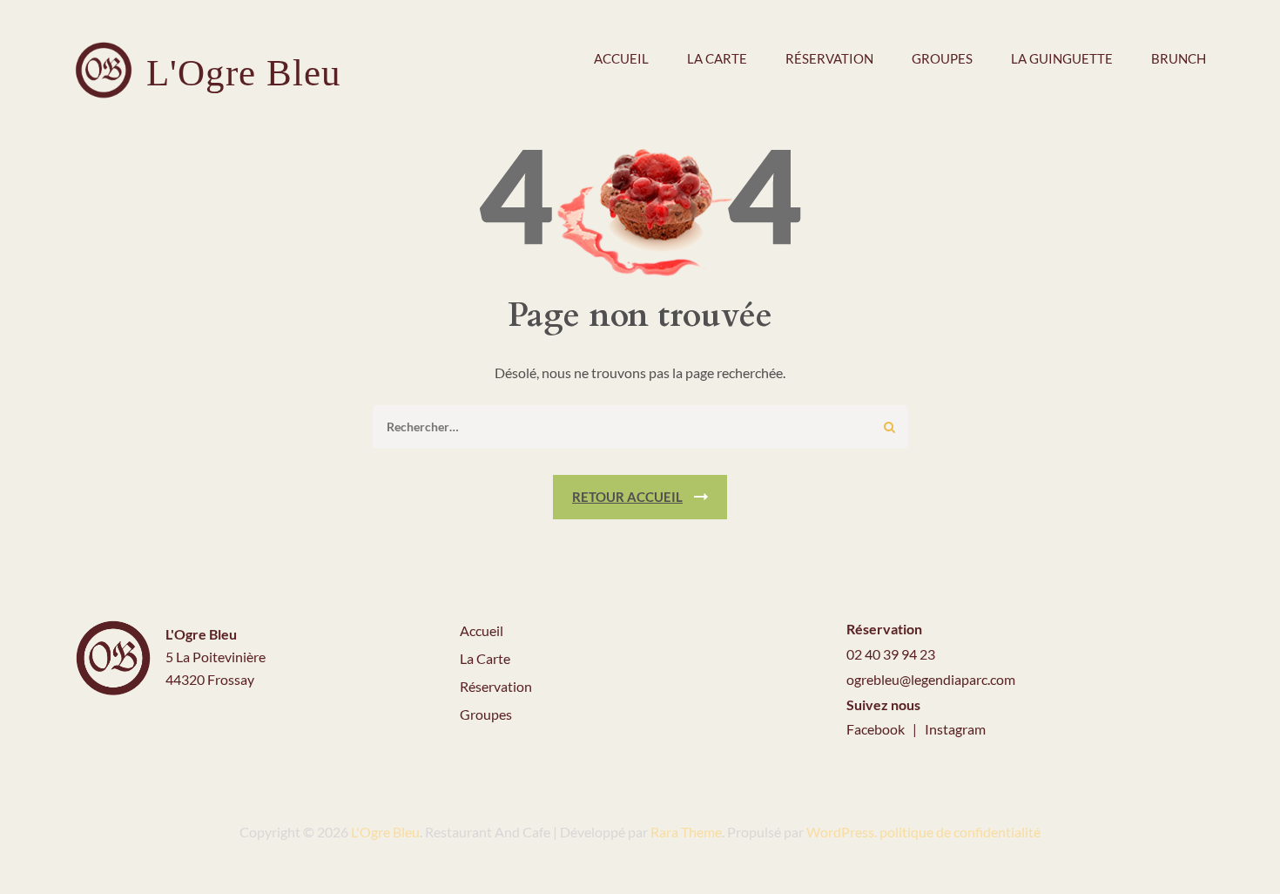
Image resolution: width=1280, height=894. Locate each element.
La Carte (485, 658)
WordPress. (841, 831)
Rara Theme (686, 831)
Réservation (829, 58)
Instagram (955, 729)
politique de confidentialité (960, 831)
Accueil (621, 58)
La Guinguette (1062, 58)
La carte (717, 58)
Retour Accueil (627, 497)
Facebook (876, 729)
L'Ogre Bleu (243, 72)
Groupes (942, 58)
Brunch (1178, 58)
